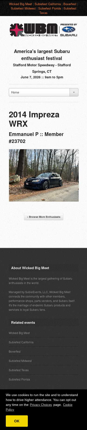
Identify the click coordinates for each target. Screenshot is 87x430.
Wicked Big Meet (20, 4)
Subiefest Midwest (23, 8)
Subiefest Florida (49, 8)
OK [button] (16, 421)
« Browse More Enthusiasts (43, 216)
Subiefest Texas (19, 370)
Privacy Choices (41, 405)
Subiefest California (48, 4)
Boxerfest (69, 4)
